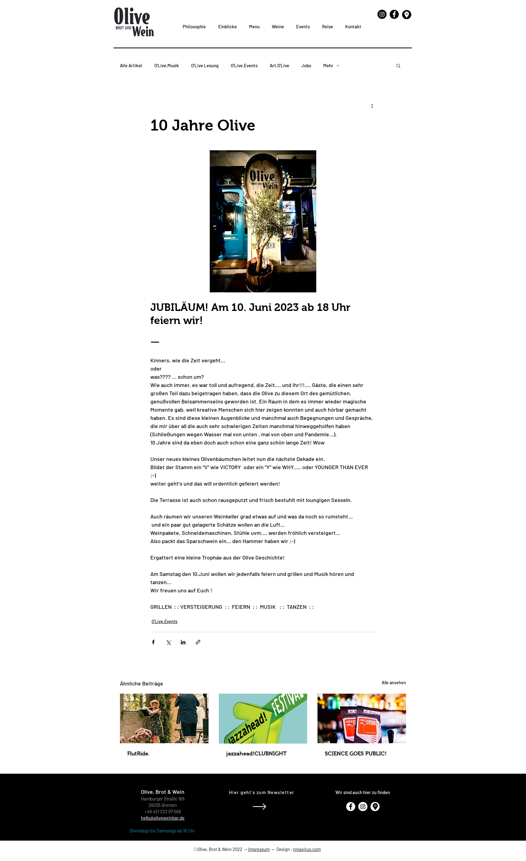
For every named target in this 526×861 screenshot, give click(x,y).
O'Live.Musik (166, 65)
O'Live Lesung (205, 65)
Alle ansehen (394, 682)
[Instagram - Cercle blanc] (362, 806)
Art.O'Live (279, 65)
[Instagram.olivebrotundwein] (382, 14)
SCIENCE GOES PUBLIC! (356, 754)
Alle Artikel (131, 65)
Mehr (328, 65)
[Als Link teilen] (198, 642)
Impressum (259, 849)
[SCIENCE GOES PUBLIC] (361, 718)
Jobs (306, 65)
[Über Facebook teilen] (153, 642)
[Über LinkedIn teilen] (183, 642)
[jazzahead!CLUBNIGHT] (263, 719)
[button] (398, 65)
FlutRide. (138, 754)
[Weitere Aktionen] (372, 105)
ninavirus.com (307, 849)
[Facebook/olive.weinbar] (394, 14)
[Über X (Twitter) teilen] (168, 642)
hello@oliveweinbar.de (162, 818)
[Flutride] (164, 718)
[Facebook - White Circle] (350, 806)
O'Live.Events (244, 65)
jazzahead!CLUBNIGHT (256, 754)
